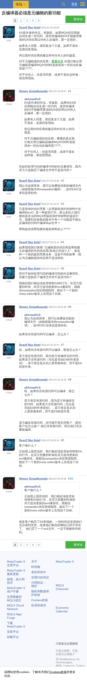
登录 (74, 4)
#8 (69, 379)
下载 (16, 624)
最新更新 (16, 572)
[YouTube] (58, 637)
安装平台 (13, 631)
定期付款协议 (40, 577)
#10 (70, 478)
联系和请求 (38, 605)
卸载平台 (13, 637)
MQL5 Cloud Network (15, 607)
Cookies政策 (39, 600)
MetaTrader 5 (65, 561)
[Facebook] (58, 631)
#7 (62, 344)
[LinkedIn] (65, 637)
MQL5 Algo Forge (14, 616)
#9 (62, 440)
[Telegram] (65, 631)
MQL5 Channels (62, 587)
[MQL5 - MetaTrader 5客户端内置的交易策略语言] (6, 4)
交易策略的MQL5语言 (14, 598)
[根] (3, 20)
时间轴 (35, 566)
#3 (62, 203)
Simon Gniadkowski (33, 91)
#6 (69, 306)
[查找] (63, 4)
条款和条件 (38, 572)
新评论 (78, 19)
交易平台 (16, 563)
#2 (62, 180)
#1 (69, 91)
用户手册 (16, 589)
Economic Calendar (62, 609)
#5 (62, 268)
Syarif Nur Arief (30, 27)
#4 (62, 242)
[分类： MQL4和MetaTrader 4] (8, 20)
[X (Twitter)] (71, 631)
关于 (34, 561)
